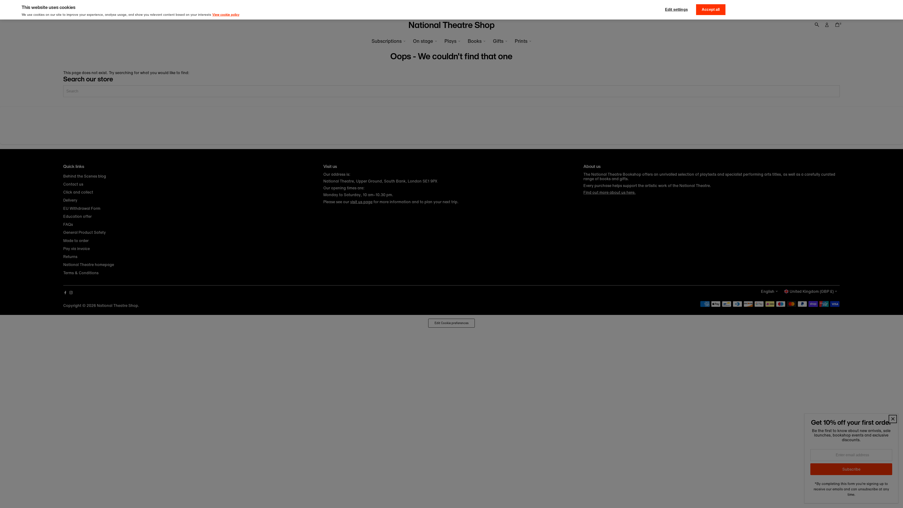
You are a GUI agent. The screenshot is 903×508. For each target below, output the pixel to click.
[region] (451, 10)
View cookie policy (225, 14)
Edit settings (676, 10)
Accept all (711, 10)
